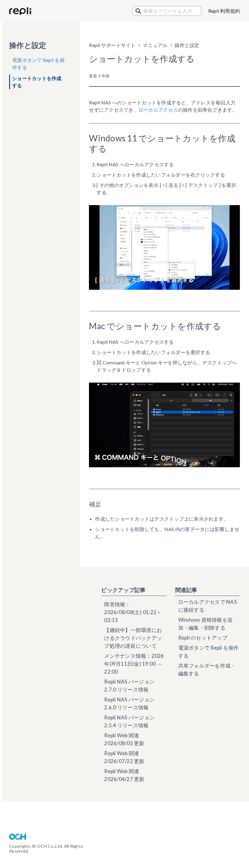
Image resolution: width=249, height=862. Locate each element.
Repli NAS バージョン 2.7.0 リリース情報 (129, 685)
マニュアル (155, 45)
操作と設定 (187, 45)
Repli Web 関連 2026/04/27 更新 (124, 775)
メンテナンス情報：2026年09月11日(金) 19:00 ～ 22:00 (134, 664)
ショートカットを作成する (37, 81)
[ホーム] (20, 11)
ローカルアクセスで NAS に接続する (207, 606)
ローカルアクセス (158, 110)
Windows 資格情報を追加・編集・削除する (205, 624)
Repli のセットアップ (202, 637)
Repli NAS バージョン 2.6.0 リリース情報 (129, 703)
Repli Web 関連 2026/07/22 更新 (124, 757)
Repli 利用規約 (224, 11)
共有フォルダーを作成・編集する (207, 669)
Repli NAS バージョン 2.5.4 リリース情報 (129, 721)
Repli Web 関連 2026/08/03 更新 (124, 739)
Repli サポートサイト (112, 45)
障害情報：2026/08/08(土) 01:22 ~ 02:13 (132, 612)
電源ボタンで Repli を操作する (38, 63)
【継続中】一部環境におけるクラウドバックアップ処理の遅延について (133, 638)
